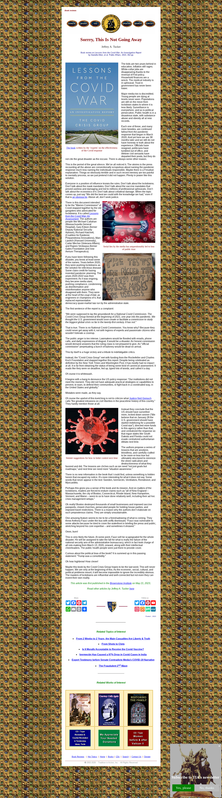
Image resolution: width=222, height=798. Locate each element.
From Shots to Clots (113, 644)
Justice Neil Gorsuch (140, 398)
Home (102, 757)
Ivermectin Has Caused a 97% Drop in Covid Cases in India (113, 654)
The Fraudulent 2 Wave (113, 666)
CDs (118, 757)
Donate (147, 757)
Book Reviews (78, 757)
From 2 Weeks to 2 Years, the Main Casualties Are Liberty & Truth (113, 638)
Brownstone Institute (121, 583)
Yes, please (183, 788)
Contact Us (136, 757)
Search (125, 757)
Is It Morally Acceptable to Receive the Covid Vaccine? (113, 649)
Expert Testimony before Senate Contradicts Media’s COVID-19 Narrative (113, 660)
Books (111, 757)
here (131, 588)
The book (71, 148)
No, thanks (206, 788)
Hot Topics (92, 757)
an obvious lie (79, 197)
